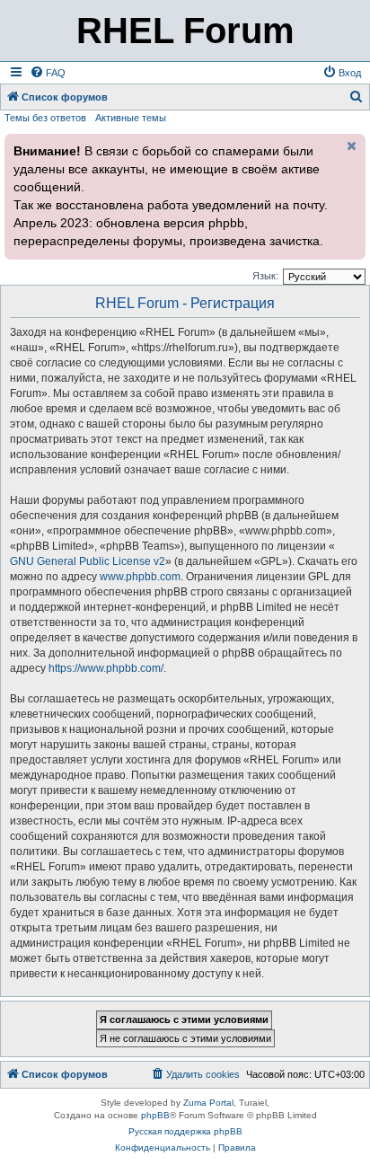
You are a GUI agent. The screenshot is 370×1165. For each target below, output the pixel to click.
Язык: (265, 275)
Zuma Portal (208, 1103)
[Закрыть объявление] (350, 145)
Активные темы (130, 117)
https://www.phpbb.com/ (105, 668)
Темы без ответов (45, 117)
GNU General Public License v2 (87, 561)
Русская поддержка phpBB (185, 1131)
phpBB (155, 1115)
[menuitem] (48, 73)
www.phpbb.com (140, 576)
